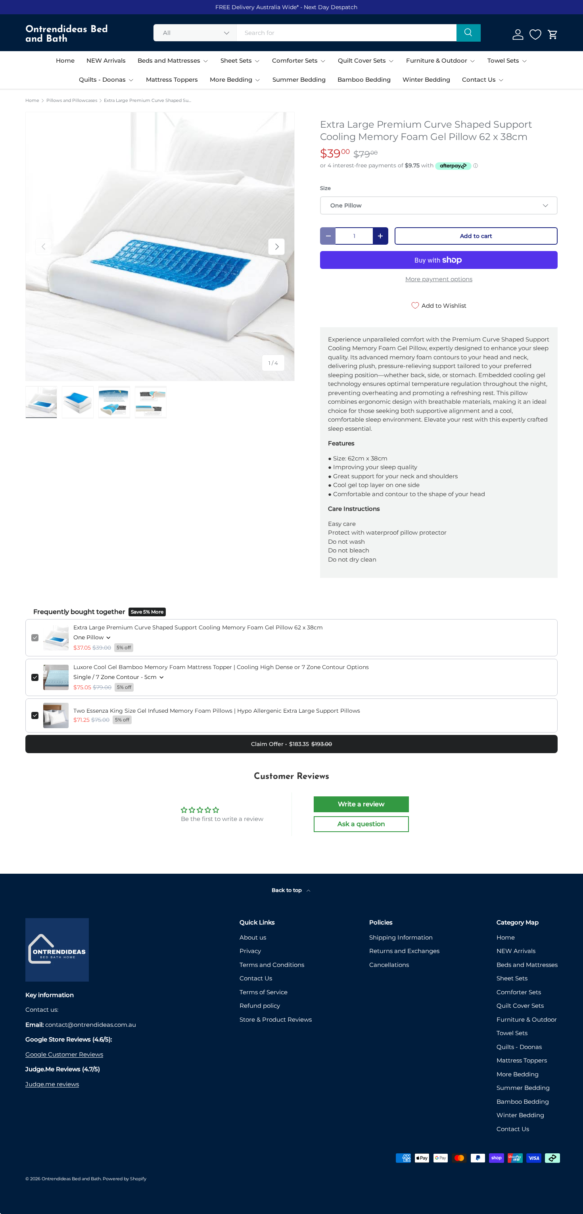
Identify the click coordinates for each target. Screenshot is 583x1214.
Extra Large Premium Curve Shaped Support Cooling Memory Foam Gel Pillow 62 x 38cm (148, 100)
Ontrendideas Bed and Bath (71, 1178)
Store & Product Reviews (276, 1019)
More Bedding (231, 79)
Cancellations (389, 965)
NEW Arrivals (106, 60)
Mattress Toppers (172, 79)
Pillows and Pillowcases (71, 100)
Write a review (361, 804)
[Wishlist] (535, 34)
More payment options (438, 279)
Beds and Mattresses (169, 60)
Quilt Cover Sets (362, 60)
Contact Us (479, 79)
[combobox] (317, 32)
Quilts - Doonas (102, 79)
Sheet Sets (236, 60)
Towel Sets (503, 60)
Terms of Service (264, 992)
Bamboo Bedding (364, 79)
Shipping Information (401, 937)
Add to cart (476, 236)
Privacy (250, 951)
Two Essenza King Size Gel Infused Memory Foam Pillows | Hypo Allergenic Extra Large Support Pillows (216, 710)
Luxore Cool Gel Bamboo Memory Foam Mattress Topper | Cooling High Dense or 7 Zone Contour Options (221, 667)
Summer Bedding (299, 79)
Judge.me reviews (52, 1084)
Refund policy (260, 1005)
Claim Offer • (291, 744)
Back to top (287, 890)
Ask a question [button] (361, 824)
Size (325, 188)
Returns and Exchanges (404, 951)
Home (65, 60)
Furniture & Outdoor (436, 60)
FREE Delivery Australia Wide (256, 7)
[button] (553, 34)
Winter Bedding (426, 79)
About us (253, 937)
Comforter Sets (295, 60)
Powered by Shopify (124, 1178)
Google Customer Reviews (64, 1054)
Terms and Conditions (272, 965)
